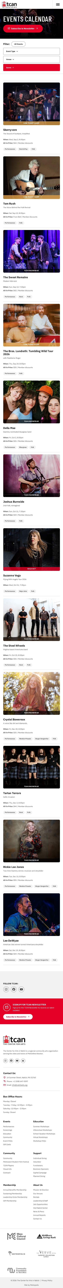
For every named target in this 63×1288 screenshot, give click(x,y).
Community (7, 1137)
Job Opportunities (40, 1204)
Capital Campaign (40, 1172)
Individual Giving (39, 1158)
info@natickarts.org (19, 1085)
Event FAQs (7, 1141)
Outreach (7, 1172)
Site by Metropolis (31, 1285)
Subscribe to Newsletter (21, 28)
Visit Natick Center (40, 1208)
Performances (8, 1126)
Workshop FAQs (39, 1141)
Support (37, 1153)
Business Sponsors (40, 1169)
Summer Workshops (41, 1126)
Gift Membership (9, 1200)
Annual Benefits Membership (14, 1190)
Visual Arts (7, 1169)
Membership (9, 1184)
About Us (38, 1184)
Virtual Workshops (40, 1137)
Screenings (7, 1130)
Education (7, 1133)
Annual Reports (39, 1215)
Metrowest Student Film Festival (16, 1162)
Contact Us (37, 1218)
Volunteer (37, 1162)
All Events (18, 44)
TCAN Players (8, 1165)
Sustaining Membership (12, 1193)
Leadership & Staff (40, 1200)
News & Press (38, 1211)
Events (6, 1121)
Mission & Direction (41, 1190)
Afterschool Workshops (42, 1130)
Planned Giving (39, 1176)
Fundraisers (38, 1165)
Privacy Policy (47, 1280)
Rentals (36, 1197)
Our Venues (38, 1193)
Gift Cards (7, 1144)
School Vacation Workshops (44, 1133)
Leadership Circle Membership (15, 1197)
